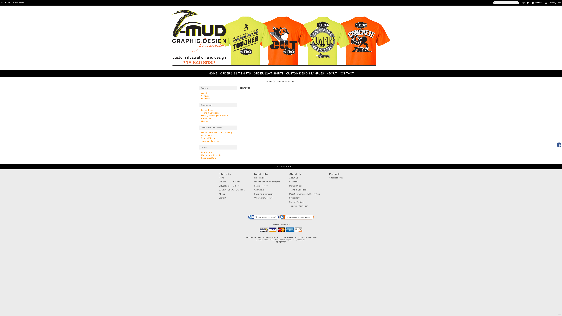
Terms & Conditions (210, 112)
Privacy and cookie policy (307, 237)
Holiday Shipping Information (214, 115)
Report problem (208, 158)
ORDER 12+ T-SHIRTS (268, 73)
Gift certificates (336, 177)
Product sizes (207, 152)
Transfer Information (210, 141)
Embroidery (206, 135)
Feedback (205, 98)
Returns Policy (208, 118)
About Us (293, 177)
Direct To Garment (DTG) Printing (216, 132)
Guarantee (206, 121)
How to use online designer (267, 181)
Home (213, 73)
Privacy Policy (207, 110)
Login (526, 2)
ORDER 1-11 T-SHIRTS (235, 73)
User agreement (289, 237)
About (332, 73)
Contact (347, 73)
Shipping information (263, 194)
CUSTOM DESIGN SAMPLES (305, 73)
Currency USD (554, 2)
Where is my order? (263, 197)
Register (538, 2)
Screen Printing (208, 138)
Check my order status (211, 155)
